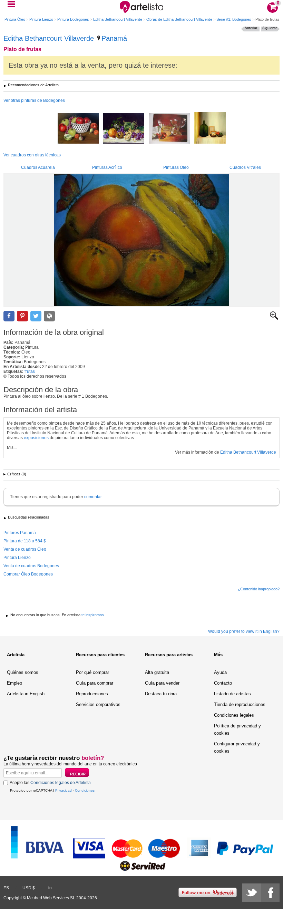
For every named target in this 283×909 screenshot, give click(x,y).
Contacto (223, 683)
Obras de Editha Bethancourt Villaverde (179, 19)
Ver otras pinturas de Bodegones (34, 100)
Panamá (114, 38)
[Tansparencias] (169, 128)
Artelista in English (26, 693)
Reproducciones (92, 693)
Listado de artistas (232, 693)
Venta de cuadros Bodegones (31, 565)
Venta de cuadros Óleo (24, 549)
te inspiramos (92, 615)
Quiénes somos (22, 672)
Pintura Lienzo (41, 19)
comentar (93, 496)
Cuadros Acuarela (38, 167)
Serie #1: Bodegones (233, 19)
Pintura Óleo (14, 19)
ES (6, 888)
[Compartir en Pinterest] (22, 316)
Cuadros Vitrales (245, 167)
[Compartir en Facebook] (8, 316)
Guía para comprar (94, 683)
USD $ (28, 888)
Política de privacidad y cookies (237, 729)
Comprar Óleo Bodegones (28, 574)
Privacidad (63, 790)
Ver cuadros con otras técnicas (32, 155)
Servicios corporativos (98, 704)
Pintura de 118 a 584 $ (24, 541)
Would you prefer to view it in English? (244, 631)
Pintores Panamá (19, 532)
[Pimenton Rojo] (210, 128)
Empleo (14, 683)
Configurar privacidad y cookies (237, 747)
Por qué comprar (92, 672)
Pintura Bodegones (73, 19)
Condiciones (85, 790)
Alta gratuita (157, 672)
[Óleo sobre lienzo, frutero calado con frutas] (78, 129)
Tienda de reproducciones (239, 704)
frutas (30, 371)
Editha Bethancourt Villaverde (117, 19)
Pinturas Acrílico (107, 167)
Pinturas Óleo (176, 167)
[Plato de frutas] (141, 240)
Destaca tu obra (161, 693)
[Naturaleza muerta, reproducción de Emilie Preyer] (123, 128)
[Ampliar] (274, 318)
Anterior (251, 28)
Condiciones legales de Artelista (60, 782)
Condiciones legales (234, 715)
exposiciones (36, 437)
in (50, 888)
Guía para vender (162, 683)
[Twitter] (251, 892)
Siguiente (269, 28)
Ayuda (220, 672)
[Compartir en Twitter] (35, 316)
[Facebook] (270, 892)
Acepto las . (51, 782)
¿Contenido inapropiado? (259, 589)
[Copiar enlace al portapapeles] (49, 316)
